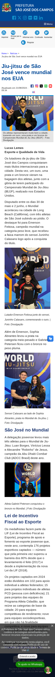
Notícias (13, 53)
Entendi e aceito (27, 656)
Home (4, 53)
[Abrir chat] (48, 670)
